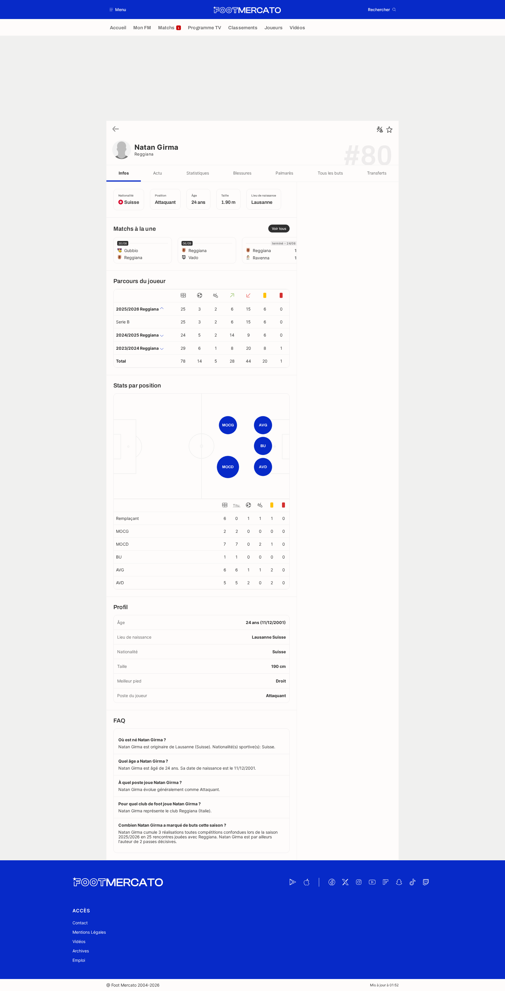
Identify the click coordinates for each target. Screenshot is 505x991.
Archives (80, 950)
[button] (117, 9)
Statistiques (197, 172)
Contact (80, 922)
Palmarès (284, 172)
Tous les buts (330, 172)
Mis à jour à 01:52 (384, 985)
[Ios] (306, 882)
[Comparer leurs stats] (379, 129)
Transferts (376, 172)
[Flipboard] (385, 882)
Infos (124, 172)
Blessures (242, 172)
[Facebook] (331, 882)
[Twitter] (345, 882)
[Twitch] (425, 882)
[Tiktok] (412, 882)
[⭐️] (389, 129)
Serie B (122, 321)
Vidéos (78, 941)
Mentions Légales (89, 932)
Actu (157, 172)
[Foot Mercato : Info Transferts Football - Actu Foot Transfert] (247, 9)
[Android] (292, 882)
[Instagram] (358, 882)
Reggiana (144, 153)
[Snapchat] (399, 882)
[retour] (115, 129)
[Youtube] (372, 882)
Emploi (78, 960)
